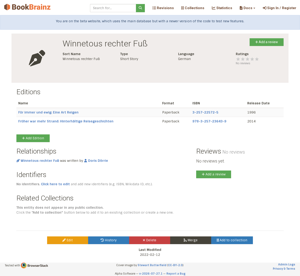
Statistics (223, 8)
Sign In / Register (281, 8)
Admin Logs (286, 264)
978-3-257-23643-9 (209, 121)
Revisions (165, 8)
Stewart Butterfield (152, 265)
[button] (247, 8)
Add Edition (34, 138)
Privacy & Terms (284, 269)
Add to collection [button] (233, 240)
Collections (194, 8)
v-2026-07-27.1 (150, 274)
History (110, 240)
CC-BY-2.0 (175, 265)
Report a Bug (175, 274)
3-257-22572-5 (205, 112)
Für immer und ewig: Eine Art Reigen (48, 112)
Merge (192, 240)
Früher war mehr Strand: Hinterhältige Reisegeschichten (65, 121)
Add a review (268, 42)
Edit (69, 240)
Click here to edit (55, 184)
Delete (150, 240)
